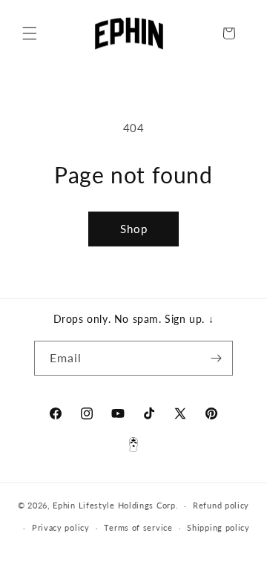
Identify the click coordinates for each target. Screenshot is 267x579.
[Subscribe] (216, 358)
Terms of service (138, 527)
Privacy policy (61, 527)
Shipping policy (218, 527)
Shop (134, 228)
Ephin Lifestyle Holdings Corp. (115, 505)
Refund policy (221, 505)
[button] (29, 33)
